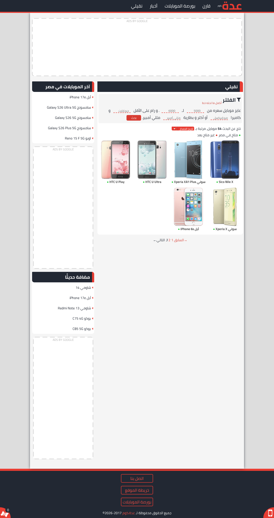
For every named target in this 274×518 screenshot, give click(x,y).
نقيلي (136, 6)
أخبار (153, 6)
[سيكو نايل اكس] (225, 159)
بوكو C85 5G (82, 328)
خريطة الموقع (137, 490)
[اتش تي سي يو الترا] (152, 159)
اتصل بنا (137, 478)
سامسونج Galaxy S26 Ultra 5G (69, 107)
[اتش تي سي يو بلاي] (115, 159)
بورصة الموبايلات (180, 6)
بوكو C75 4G (82, 318)
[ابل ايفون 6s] (188, 206)
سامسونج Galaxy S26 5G (73, 117)
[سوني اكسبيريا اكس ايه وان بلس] (188, 159)
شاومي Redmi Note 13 (74, 308)
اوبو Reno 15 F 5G (78, 138)
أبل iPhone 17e (80, 97)
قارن (206, 6)
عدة (232, 5)
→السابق (180, 240)
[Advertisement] (137, 47)
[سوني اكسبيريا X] (225, 206)
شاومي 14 (83, 287)
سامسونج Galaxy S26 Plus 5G (69, 128)
